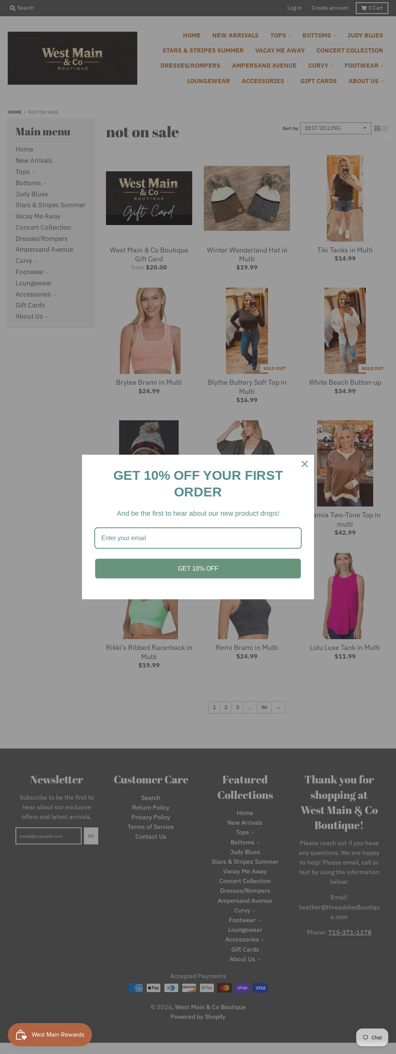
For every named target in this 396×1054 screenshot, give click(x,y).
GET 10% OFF (198, 568)
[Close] (304, 464)
